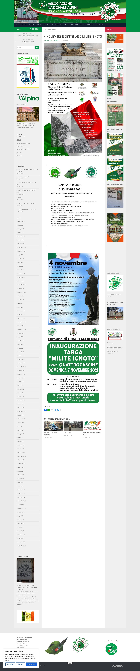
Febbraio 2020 (21, 490)
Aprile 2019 (20, 527)
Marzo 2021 (21, 441)
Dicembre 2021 (21, 408)
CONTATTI (46, 24)
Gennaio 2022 (21, 404)
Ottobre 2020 (21, 460)
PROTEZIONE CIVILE (57, 24)
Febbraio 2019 (21, 534)
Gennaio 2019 (21, 538)
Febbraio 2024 (21, 311)
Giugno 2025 (21, 258)
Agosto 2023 (21, 333)
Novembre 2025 (22, 247)
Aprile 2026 (20, 232)
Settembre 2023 (22, 329)
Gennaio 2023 (21, 359)
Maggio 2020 (21, 478)
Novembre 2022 (22, 367)
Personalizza (10, 664)
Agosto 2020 (21, 467)
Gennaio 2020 (21, 493)
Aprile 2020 (20, 482)
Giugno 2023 (21, 340)
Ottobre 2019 (21, 504)
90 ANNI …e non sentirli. (23, 177)
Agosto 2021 (21, 422)
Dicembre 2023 (21, 318)
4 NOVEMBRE (67, 433)
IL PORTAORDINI (74, 24)
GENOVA (20, 198)
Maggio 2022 (21, 389)
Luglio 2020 (20, 471)
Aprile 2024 (20, 303)
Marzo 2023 (21, 352)
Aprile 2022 (20, 393)
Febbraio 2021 (21, 445)
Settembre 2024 (22, 292)
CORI (65, 24)
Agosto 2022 (21, 378)
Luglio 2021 (20, 426)
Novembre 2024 (22, 284)
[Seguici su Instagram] (38, 29)
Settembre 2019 (22, 508)
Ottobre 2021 (21, 415)
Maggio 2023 (21, 344)
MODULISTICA (20, 152)
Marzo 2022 (21, 396)
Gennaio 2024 (21, 314)
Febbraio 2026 (21, 236)
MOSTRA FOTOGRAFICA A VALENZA (26, 203)
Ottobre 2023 (21, 326)
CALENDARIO (90, 24)
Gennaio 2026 (21, 240)
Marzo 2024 (21, 307)
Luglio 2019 (20, 516)
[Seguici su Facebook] (30, 29)
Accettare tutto (31, 664)
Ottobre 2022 (21, 370)
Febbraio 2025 (21, 273)
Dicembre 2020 (21, 452)
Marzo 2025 (21, 270)
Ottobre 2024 (21, 288)
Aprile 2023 (20, 348)
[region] (21, 658)
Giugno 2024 (21, 299)
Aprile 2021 (20, 437)
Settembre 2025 (22, 251)
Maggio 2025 (21, 262)
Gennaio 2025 (21, 277)
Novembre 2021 (22, 411)
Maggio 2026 (21, 229)
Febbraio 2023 (21, 355)
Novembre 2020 (22, 456)
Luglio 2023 (20, 337)
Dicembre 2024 (21, 281)
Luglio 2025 (20, 255)
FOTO (17, 24)
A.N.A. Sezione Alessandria (52, 41)
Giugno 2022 (21, 385)
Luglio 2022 (20, 381)
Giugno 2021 (21, 430)
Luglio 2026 (20, 225)
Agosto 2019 (21, 512)
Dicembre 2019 (21, 497)
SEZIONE (24, 24)
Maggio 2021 (21, 434)
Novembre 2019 (22, 501)
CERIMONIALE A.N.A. (22, 137)
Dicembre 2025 (21, 243)
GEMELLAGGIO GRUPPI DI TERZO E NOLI (27, 209)
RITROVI (82, 24)
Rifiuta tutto (20, 664)
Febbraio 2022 (21, 400)
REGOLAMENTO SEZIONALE (23, 143)
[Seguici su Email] (36, 29)
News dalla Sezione (50, 29)
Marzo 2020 (21, 486)
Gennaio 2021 (21, 449)
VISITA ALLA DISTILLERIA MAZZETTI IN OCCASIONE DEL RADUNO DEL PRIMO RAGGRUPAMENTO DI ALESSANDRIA (26, 125)
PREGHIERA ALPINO (21, 146)
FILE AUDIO (19, 155)
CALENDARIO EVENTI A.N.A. (23, 149)
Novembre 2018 (22, 545)
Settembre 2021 (22, 419)
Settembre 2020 (22, 463)
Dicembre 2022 (21, 363)
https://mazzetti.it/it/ (21, 104)
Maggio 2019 (21, 523)
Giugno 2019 (21, 519)
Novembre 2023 (22, 322)
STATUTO (19, 140)
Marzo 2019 (21, 531)
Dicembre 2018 (21, 542)
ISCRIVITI (39, 24)
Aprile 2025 (20, 266)
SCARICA (31, 24)
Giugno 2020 (21, 475)
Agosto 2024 (21, 296)
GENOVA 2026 (99, 24)
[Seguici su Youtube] (33, 29)
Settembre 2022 (22, 374)
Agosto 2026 (21, 221)
